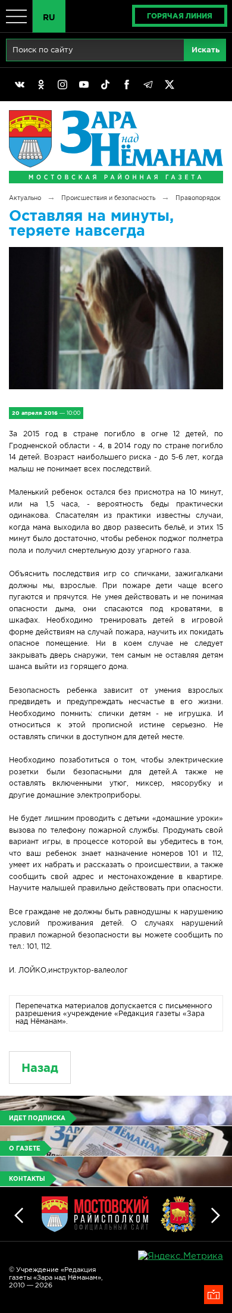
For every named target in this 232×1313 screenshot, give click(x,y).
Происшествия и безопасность (108, 198)
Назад (39, 1067)
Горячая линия (179, 16)
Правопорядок (198, 198)
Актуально (25, 198)
